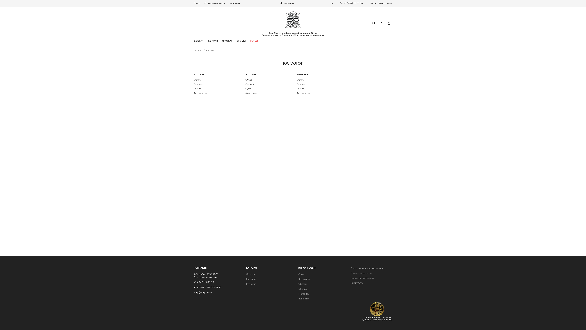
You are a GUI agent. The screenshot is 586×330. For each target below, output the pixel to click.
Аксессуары (200, 93)
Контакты (235, 3)
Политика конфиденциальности (368, 268)
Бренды (302, 289)
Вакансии (303, 298)
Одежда (198, 84)
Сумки (197, 88)
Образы (302, 284)
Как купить (304, 279)
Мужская (227, 41)
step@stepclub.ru (203, 292)
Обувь (197, 79)
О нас (197, 3)
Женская (213, 41)
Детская (198, 41)
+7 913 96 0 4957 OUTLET (207, 287)
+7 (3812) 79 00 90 (353, 3)
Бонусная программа (362, 278)
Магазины (303, 293)
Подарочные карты (214, 3)
